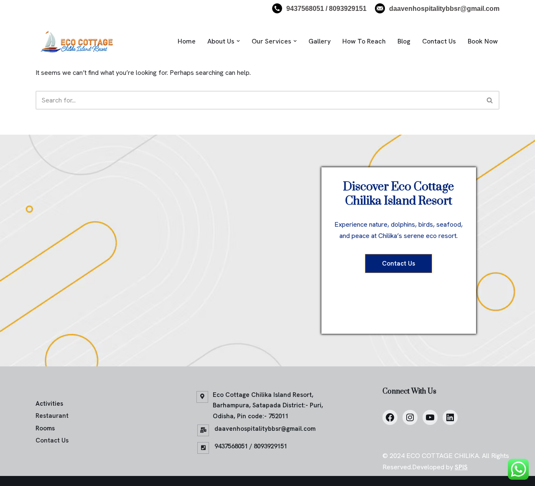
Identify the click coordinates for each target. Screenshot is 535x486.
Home (187, 41)
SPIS (461, 467)
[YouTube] (430, 417)
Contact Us (439, 41)
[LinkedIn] (450, 417)
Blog (403, 41)
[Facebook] (389, 417)
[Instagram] (410, 417)
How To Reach (364, 41)
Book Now (483, 41)
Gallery (319, 41)
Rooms (45, 428)
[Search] (490, 100)
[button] (238, 41)
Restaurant (52, 416)
